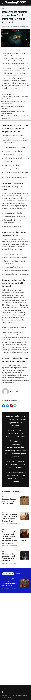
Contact (10, 688)
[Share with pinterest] (11, 405)
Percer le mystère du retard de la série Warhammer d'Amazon (15, 433)
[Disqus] (15, 618)
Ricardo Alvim (6, 26)
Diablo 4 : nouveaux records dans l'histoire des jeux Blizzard (15, 464)
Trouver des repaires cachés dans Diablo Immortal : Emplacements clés (15, 98)
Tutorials (4, 9)
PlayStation (5, 581)
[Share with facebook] (3, 405)
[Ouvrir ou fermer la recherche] (28, 2)
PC (13, 579)
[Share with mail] (15, 405)
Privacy (4, 688)
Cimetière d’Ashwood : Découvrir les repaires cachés (13, 102)
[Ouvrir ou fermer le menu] (3, 3)
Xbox (10, 581)
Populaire (18, 574)
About (15, 688)
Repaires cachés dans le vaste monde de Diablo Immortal (15, 112)
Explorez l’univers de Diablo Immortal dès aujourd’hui (15, 117)
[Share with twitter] (7, 405)
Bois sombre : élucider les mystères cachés (13, 107)
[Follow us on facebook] (3, 692)
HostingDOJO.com (10, 697)
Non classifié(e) (6, 579)
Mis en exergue (8, 574)
